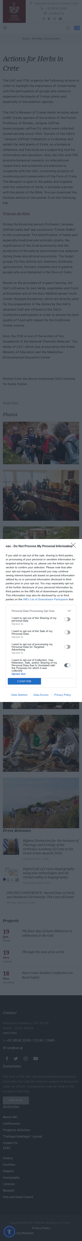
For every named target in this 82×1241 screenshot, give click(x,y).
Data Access (41, 694)
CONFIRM (24, 681)
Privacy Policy (62, 694)
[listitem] (41, 611)
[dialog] (41, 620)
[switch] (67, 619)
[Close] (74, 546)
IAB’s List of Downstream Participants (45, 599)
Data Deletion (19, 694)
